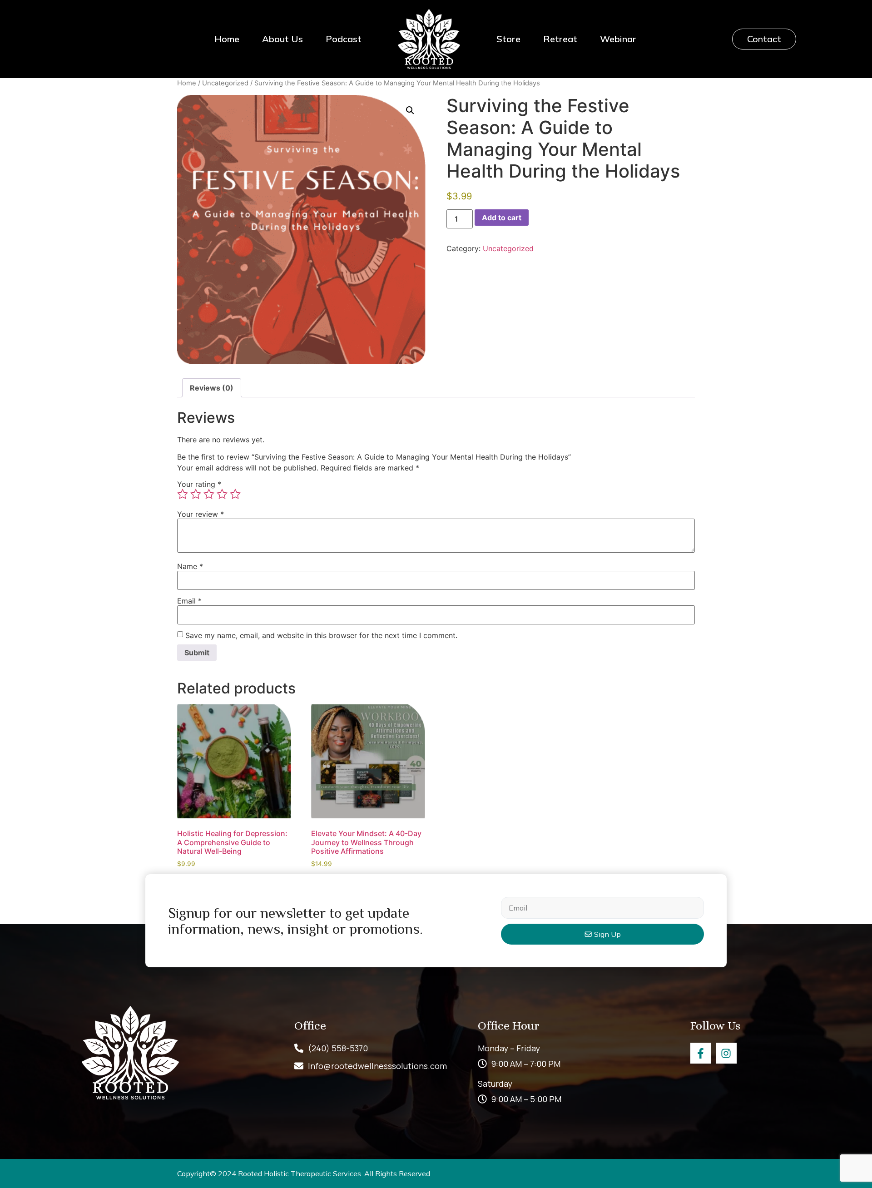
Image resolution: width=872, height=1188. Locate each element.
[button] (410, 110)
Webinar (618, 39)
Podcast (344, 39)
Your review (200, 514)
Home (226, 39)
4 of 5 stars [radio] (222, 494)
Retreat (560, 39)
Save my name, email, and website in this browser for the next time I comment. (321, 635)
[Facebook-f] (700, 1053)
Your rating (199, 484)
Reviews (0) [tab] (211, 387)
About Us (282, 39)
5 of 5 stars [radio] (235, 494)
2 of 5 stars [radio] (195, 494)
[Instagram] (726, 1053)
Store (508, 39)
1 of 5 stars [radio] (182, 494)
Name (190, 566)
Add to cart (501, 217)
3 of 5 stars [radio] (208, 494)
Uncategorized (225, 83)
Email (189, 600)
